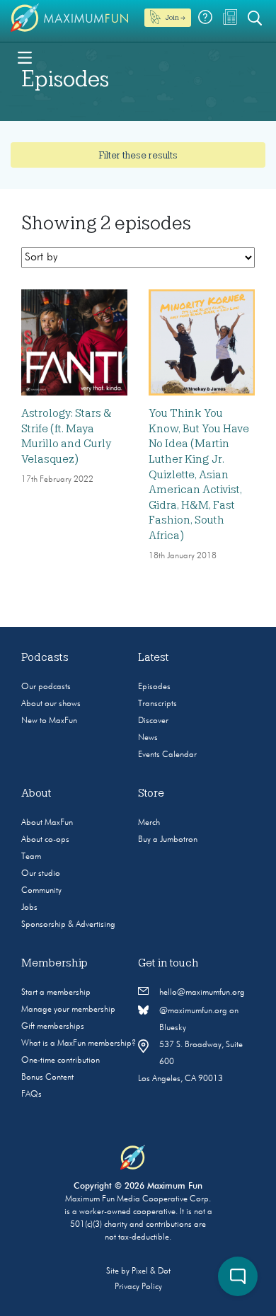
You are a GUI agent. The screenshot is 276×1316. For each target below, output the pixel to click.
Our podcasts (46, 687)
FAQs (31, 1094)
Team (31, 857)
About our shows (51, 704)
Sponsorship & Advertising (68, 924)
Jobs (29, 908)
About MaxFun (47, 823)
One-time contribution (60, 1060)
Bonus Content (47, 1077)
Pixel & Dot (151, 1271)
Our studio (40, 874)
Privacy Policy (138, 1287)
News (148, 738)
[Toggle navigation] (25, 56)
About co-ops (45, 840)
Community (41, 891)
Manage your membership (68, 1009)
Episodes (154, 687)
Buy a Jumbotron (167, 840)
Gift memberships (52, 1026)
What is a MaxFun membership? (78, 1043)
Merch (149, 823)
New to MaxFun (49, 721)
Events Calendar (167, 755)
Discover (153, 721)
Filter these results (138, 155)
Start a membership (56, 992)
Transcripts (157, 704)
